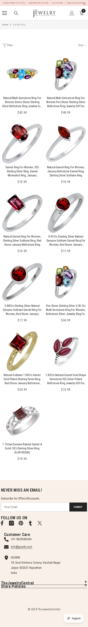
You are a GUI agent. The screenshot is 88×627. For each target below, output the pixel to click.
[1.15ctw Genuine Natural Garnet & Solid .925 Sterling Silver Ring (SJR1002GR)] (22, 420)
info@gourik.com (21, 546)
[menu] (4, 13)
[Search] (16, 13)
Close (84, 4)
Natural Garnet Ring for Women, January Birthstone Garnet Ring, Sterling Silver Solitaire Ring (66, 171)
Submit (78, 506)
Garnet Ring (19, 24)
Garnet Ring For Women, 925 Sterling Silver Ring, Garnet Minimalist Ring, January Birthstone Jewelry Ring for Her (22, 171)
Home (5, 24)
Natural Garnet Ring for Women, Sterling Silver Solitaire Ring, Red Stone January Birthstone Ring (22, 240)
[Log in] (72, 13)
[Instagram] (11, 523)
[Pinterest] (21, 523)
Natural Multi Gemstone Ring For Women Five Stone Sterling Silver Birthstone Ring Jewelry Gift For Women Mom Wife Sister (65, 102)
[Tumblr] (30, 523)
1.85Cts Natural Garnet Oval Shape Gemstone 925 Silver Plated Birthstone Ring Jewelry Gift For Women (66, 379)
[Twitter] (39, 523)
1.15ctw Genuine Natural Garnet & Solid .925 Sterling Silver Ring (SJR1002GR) (22, 448)
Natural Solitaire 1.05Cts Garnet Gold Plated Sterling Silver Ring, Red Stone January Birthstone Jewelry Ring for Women (22, 379)
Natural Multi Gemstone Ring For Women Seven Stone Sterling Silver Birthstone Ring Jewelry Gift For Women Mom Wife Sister (22, 102)
